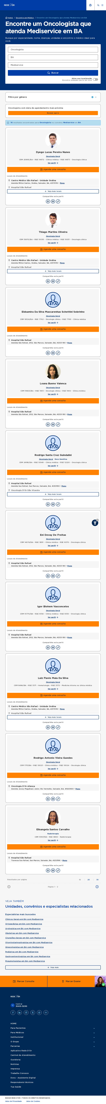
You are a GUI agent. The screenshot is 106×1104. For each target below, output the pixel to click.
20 (91, 880)
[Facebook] (13, 1012)
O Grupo (15, 1042)
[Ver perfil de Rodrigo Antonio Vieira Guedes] (53, 746)
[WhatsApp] (39, 1012)
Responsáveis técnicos (22, 1082)
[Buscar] (98, 5)
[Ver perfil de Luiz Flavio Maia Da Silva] (53, 666)
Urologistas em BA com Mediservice (22, 929)
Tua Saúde (16, 1087)
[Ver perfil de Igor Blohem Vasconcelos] (53, 594)
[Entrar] (90, 5)
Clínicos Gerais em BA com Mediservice (24, 919)
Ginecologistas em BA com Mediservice (24, 947)
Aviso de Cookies (33, 1101)
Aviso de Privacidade (13, 1101)
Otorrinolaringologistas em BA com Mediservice (28, 943)
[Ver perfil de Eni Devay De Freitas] (53, 523)
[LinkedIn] (19, 1012)
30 (97, 880)
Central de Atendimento (23, 1055)
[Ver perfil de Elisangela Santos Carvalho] (53, 817)
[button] (97, 520)
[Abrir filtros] (96, 97)
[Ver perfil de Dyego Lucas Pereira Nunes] (53, 140)
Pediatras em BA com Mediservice (22, 952)
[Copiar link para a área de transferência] (58, 201)
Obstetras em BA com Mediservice (22, 933)
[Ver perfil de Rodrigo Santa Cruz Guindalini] (53, 443)
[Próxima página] (97, 887)
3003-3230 (21, 1006)
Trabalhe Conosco (20, 1073)
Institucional (17, 1037)
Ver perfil (52, 163)
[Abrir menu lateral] (102, 5)
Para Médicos (17, 1033)
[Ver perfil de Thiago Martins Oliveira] (53, 220)
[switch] (80, 79)
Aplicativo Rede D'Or (21, 1051)
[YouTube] (46, 1012)
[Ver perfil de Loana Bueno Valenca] (53, 371)
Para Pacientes (18, 1028)
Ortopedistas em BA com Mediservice (23, 924)
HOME (13, 1024)
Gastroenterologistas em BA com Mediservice (27, 957)
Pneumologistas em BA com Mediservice (25, 961)
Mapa (62, 183)
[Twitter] (33, 1012)
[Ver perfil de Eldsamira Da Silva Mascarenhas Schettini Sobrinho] (53, 300)
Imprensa (15, 1069)
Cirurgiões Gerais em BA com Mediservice (25, 938)
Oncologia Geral (53, 156)
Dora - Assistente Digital (23, 1078)
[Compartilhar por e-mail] (53, 201)
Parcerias (15, 1046)
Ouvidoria (16, 1060)
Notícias (15, 1064)
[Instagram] (26, 1012)
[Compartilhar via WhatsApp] (48, 201)
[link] (53, 113)
